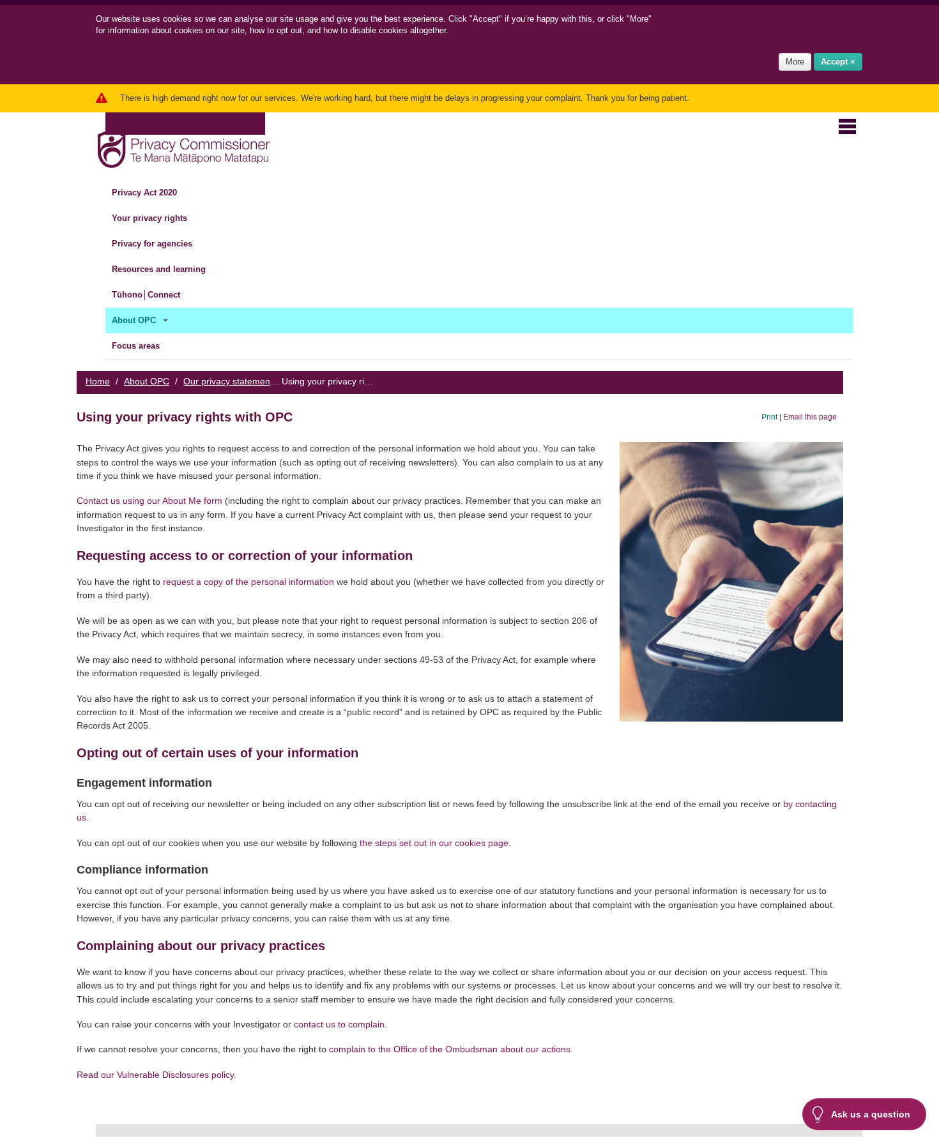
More (795, 61)
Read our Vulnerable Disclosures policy (155, 1075)
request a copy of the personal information (248, 582)
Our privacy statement (228, 381)
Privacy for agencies (153, 243)
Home (98, 381)
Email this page (810, 417)
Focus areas (137, 346)
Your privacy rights (151, 218)
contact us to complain (339, 1024)
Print (769, 417)
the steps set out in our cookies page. (434, 843)
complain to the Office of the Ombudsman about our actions (449, 1049)
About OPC (135, 320)
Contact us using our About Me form (149, 501)
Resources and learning (160, 269)
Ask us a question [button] (870, 1114)
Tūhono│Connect (147, 294)
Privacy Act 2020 (145, 192)
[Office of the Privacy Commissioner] (183, 146)
